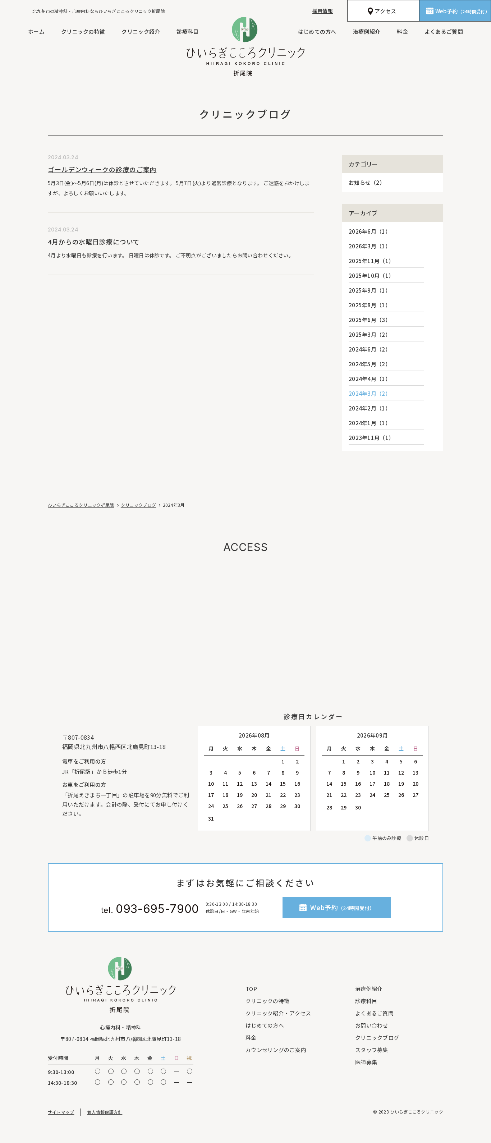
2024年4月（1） (370, 378)
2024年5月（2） (370, 364)
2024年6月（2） (370, 349)
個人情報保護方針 (104, 1112)
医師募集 (366, 1062)
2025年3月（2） (370, 334)
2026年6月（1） (370, 231)
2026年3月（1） (370, 246)
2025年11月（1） (371, 261)
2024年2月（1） (370, 408)
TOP (251, 988)
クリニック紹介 (140, 31)
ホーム (36, 31)
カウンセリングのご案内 (276, 1050)
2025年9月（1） (370, 290)
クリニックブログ (138, 505)
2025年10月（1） (371, 275)
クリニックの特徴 (83, 31)
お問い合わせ (371, 1025)
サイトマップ (61, 1112)
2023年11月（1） (371, 437)
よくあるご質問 (444, 31)
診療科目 (187, 31)
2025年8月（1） (370, 305)
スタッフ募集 (371, 1050)
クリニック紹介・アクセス (278, 1013)
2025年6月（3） (370, 319)
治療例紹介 (367, 31)
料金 (402, 31)
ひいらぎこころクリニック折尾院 (81, 505)
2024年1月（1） (370, 423)
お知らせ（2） (367, 182)
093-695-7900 (157, 909)
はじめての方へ (317, 31)
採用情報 (322, 10)
